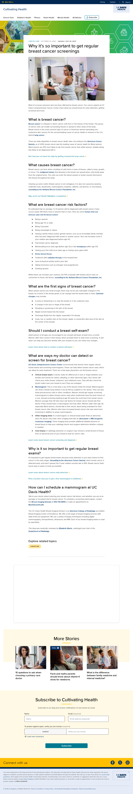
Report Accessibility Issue (87, 789)
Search (126, 2)
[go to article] (30, 657)
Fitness (37, 17)
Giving (102, 2)
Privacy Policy (49, 789)
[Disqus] (66, 593)
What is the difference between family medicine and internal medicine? (102, 675)
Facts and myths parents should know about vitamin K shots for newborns (65, 676)
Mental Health (63, 17)
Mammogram (40, 386)
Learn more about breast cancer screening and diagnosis (51, 440)
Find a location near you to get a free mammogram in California (54, 478)
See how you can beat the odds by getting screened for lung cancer (56, 156)
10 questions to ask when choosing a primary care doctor (28, 675)
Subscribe (91, 17)
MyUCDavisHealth (36, 504)
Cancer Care (8, 17)
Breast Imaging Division (41, 502)
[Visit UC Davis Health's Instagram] (128, 762)
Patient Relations (28, 779)
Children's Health (24, 17)
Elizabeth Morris (65, 528)
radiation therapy (55, 257)
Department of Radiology (38, 531)
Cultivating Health (15, 9)
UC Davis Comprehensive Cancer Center (45, 364)
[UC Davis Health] (121, 776)
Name (26, 713)
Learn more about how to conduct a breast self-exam (50, 347)
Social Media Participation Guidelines (66, 789)
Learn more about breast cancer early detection (48, 472)
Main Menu (7, 2)
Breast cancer (34, 123)
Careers (112, 2)
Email (74, 713)
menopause (82, 246)
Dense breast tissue (43, 254)
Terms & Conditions (37, 789)
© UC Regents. (10, 789)
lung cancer (39, 135)
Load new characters (34, 736)
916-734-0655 (60, 502)
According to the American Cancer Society (67, 460)
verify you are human (47, 726)
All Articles (77, 17)
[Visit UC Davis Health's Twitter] (120, 762)
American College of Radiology (82, 511)
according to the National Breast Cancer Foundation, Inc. (52, 189)
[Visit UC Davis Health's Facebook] (113, 762)
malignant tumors (47, 172)
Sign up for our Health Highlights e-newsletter (47, 196)
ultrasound (83, 418)
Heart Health (49, 17)
